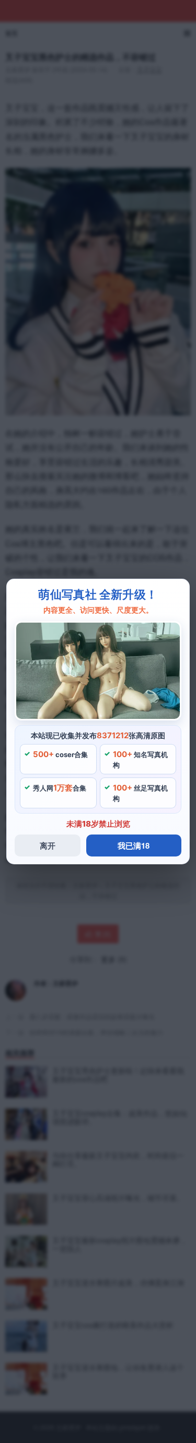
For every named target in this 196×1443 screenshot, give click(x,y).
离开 (47, 845)
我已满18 (133, 845)
